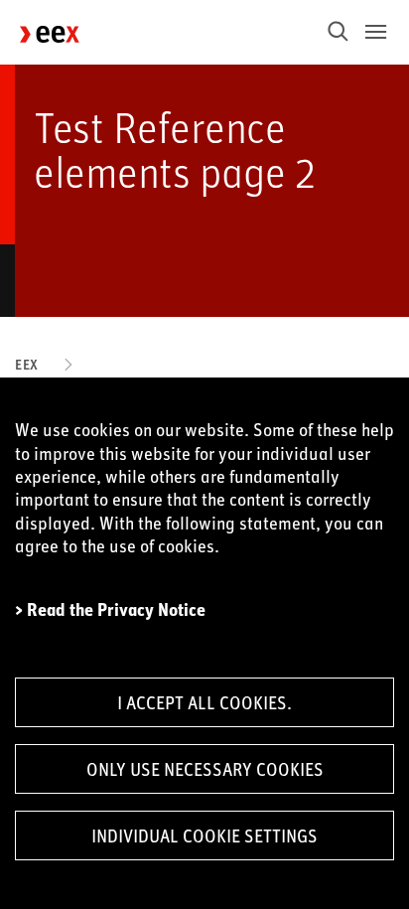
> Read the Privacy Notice (110, 609)
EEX (27, 364)
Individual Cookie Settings (204, 835)
